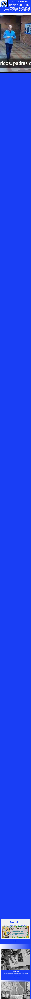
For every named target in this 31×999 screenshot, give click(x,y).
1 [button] (13, 959)
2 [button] (15, 959)
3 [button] (17, 959)
